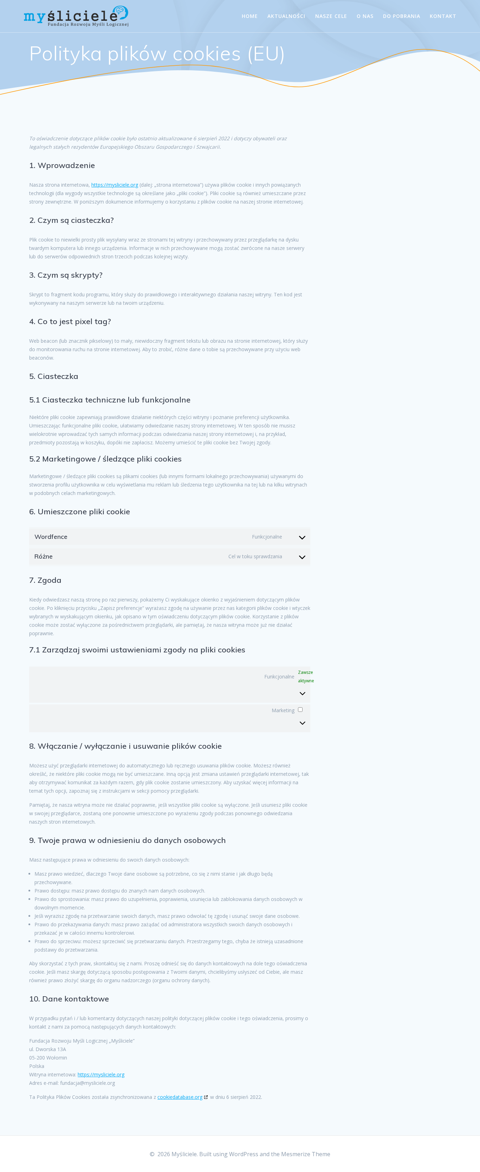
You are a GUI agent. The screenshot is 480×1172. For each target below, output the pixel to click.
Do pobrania (401, 16)
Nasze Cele (331, 16)
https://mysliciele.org (114, 184)
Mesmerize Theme (305, 1154)
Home (250, 16)
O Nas (365, 16)
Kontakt (443, 16)
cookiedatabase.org (179, 1097)
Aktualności (286, 16)
